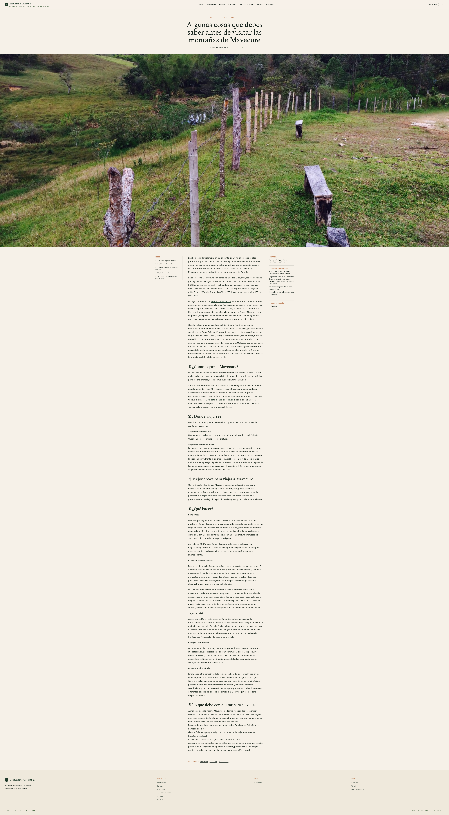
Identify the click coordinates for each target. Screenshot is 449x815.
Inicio (201, 4)
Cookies (354, 783)
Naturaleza (223, 761)
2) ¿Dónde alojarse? (164, 264)
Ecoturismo (211, 4)
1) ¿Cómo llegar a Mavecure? (168, 260)
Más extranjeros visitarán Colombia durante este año (280, 272)
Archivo (260, 4)
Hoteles (160, 800)
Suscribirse (431, 4)
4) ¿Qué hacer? (163, 273)
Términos (354, 786)
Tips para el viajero (246, 4)
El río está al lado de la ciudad (220, 399)
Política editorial (357, 789)
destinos (213, 761)
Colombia (232, 4)
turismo (160, 796)
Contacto (270, 4)
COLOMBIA (214, 18)
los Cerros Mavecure (221, 301)
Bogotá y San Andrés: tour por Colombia (281, 293)
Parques (222, 4)
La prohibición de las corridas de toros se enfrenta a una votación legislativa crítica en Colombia (281, 280)
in (280, 260)
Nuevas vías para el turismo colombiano (280, 288)
